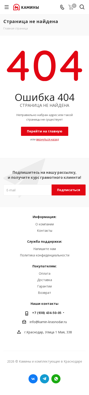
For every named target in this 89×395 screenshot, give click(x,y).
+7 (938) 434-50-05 (46, 313)
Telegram (44, 378)
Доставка (44, 280)
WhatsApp (55, 378)
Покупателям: (44, 266)
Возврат (44, 292)
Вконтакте (33, 378)
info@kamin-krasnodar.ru (48, 322)
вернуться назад (47, 139)
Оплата (44, 273)
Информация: (44, 217)
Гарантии (44, 286)
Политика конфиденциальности (44, 255)
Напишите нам (44, 249)
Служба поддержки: (44, 241)
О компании (44, 224)
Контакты (44, 230)
